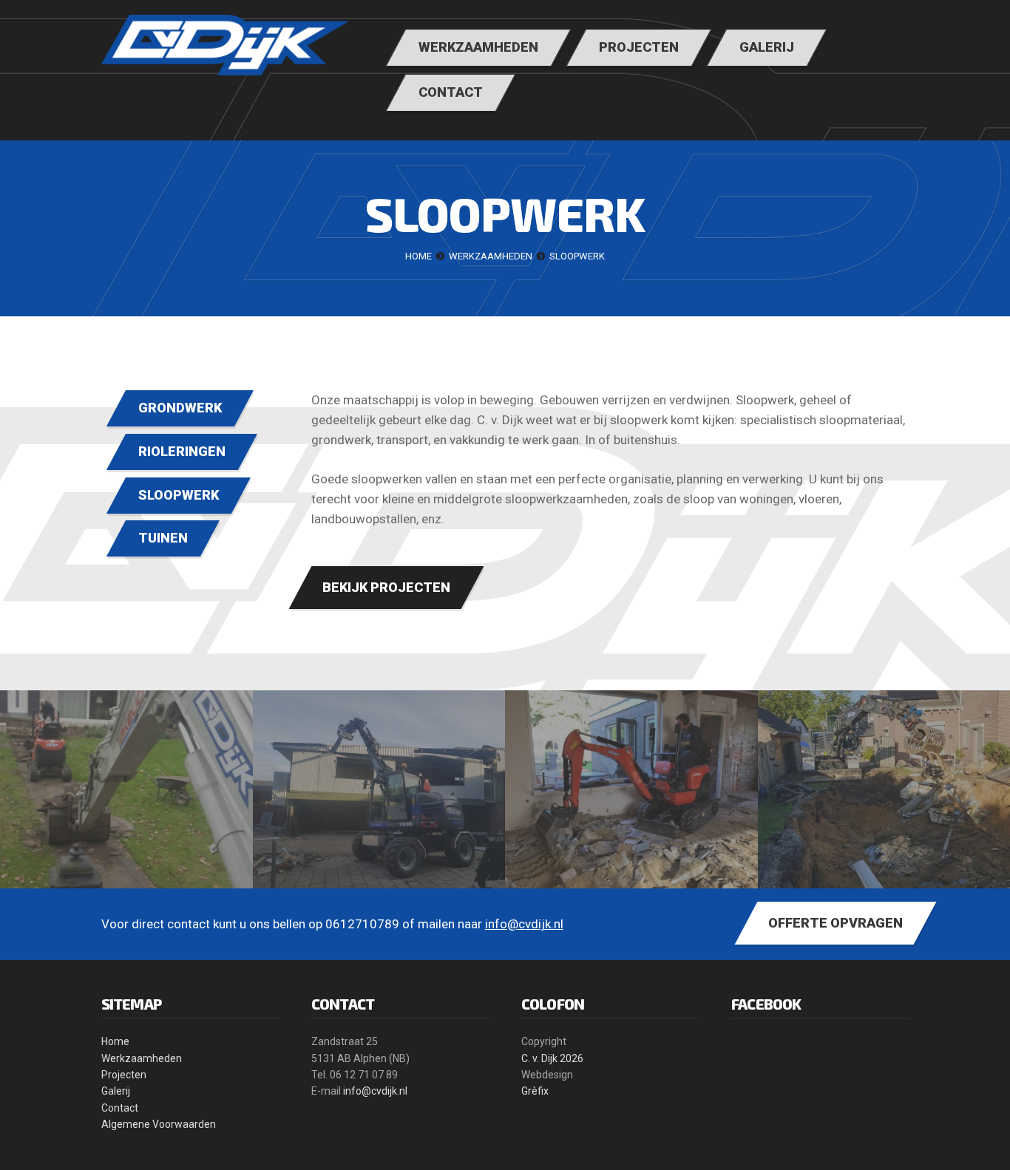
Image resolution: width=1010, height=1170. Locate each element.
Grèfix (535, 1091)
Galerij (115, 1091)
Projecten (123, 1075)
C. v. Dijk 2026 (552, 1058)
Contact (119, 1108)
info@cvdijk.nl (524, 923)
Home (115, 1041)
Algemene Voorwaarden (158, 1124)
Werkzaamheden (141, 1058)
